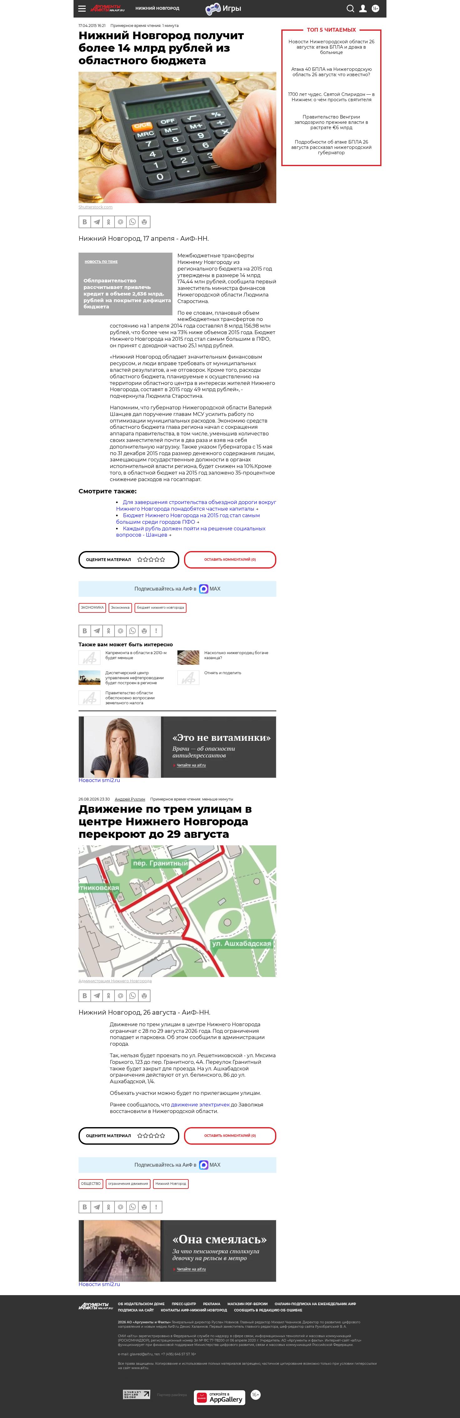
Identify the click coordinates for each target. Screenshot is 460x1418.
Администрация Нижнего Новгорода (115, 981)
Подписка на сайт (136, 1310)
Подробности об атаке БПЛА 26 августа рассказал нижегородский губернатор (331, 147)
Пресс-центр (184, 1304)
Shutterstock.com (96, 207)
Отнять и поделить (222, 672)
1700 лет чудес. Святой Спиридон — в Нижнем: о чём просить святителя (331, 97)
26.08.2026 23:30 (94, 799)
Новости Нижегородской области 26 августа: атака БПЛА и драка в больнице (332, 47)
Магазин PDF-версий (247, 1304)
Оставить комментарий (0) (230, 560)
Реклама (211, 1304)
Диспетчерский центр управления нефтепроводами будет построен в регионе (134, 677)
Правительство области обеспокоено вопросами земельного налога (130, 698)
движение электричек (200, 1105)
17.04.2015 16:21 (92, 25)
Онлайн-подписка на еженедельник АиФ (315, 1304)
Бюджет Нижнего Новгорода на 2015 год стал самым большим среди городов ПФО (188, 518)
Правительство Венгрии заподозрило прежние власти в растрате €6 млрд (331, 122)
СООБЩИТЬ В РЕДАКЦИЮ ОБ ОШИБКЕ (268, 1310)
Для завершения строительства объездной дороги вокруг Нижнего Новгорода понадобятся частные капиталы (196, 505)
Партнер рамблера (172, 1395)
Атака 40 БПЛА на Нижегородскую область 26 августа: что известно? (331, 72)
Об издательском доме (141, 1304)
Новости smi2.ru (99, 780)
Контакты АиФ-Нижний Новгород (194, 1310)
